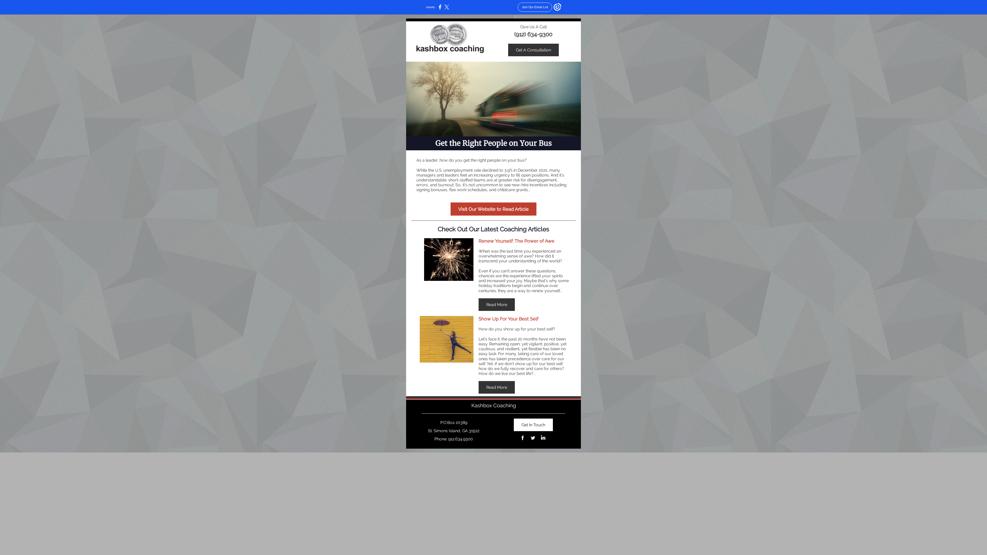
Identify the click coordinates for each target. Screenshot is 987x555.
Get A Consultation (533, 50)
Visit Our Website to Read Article (493, 209)
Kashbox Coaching (493, 405)
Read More (496, 304)
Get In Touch (533, 424)
